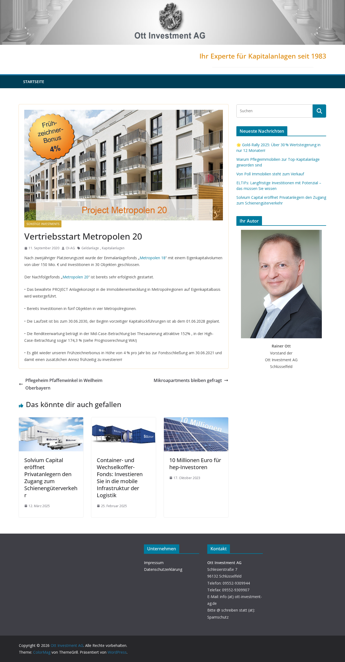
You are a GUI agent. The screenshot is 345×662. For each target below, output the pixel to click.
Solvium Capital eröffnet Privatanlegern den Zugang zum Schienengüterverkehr (50, 477)
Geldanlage (90, 248)
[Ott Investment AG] (172, 4)
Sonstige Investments (42, 224)
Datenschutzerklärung (163, 569)
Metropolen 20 (75, 276)
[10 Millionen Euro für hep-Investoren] (196, 421)
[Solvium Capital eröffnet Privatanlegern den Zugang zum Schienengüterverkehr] (51, 421)
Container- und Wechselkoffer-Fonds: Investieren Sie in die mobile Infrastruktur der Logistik (120, 477)
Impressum (154, 562)
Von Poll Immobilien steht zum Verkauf (270, 173)
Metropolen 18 (152, 257)
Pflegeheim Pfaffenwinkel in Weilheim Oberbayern (63, 384)
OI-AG (70, 248)
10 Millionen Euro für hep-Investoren (195, 463)
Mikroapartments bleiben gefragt (188, 380)
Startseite (33, 81)
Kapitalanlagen (113, 248)
